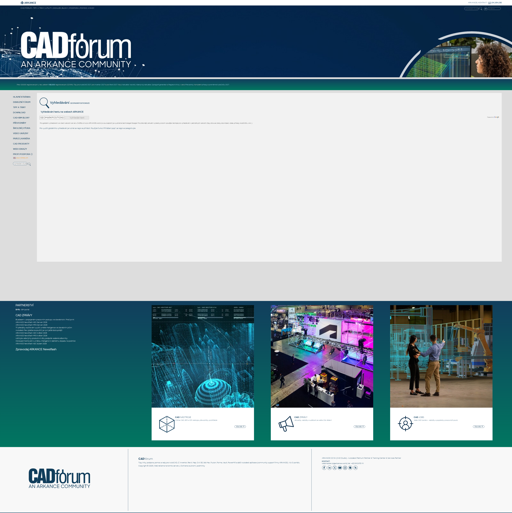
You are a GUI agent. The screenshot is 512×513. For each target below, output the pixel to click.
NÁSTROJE (183, 417)
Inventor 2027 (100, 85)
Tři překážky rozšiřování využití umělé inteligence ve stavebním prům (44, 328)
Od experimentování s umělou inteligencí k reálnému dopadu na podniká (45, 341)
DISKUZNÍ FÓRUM (21, 102)
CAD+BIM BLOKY (21, 117)
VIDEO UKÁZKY (20, 133)
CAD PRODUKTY (21, 143)
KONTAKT (482, 2)
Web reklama (159, 466)
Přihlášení (107, 128)
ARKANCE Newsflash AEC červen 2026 (31, 322)
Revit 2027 (113, 85)
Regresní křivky (174, 85)
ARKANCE (472, 2)
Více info (239, 427)
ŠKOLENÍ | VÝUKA (21, 128)
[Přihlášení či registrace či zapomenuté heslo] (485, 10)
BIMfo (18, 310)
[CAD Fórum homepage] (76, 68)
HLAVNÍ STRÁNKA (22, 97)
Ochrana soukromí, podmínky (193, 466)
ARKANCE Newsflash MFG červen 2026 (31, 325)
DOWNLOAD (19, 112)
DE (500, 2)
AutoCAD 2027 (85, 85)
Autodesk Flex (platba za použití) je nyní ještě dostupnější (39, 330)
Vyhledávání (59, 103)
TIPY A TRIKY (19, 107)
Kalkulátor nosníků (128, 85)
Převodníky (189, 85)
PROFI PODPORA (21, 154)
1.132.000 (52, 85)
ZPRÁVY (300, 417)
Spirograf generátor (159, 85)
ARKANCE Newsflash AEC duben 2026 (31, 344)
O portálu (296, 463)
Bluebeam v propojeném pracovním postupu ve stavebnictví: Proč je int (45, 320)
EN (496, 2)
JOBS (419, 417)
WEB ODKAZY (20, 149)
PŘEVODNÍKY (19, 123)
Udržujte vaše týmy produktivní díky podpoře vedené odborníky (41, 338)
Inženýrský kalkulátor (143, 85)
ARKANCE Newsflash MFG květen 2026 (31, 336)
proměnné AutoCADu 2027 (219, 85)
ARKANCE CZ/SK (329, 458)
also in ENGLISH (22, 158)
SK (493, 2)
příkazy (204, 85)
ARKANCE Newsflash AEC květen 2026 (31, 333)
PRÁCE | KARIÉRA (21, 138)
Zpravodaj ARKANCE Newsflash (36, 349)
